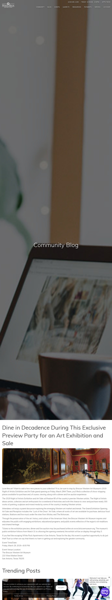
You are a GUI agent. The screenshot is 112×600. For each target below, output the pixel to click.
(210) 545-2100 (73, 2)
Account (106, 7)
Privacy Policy (51, 596)
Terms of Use (18, 596)
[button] (105, 592)
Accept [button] (61, 588)
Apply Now (106, 2)
